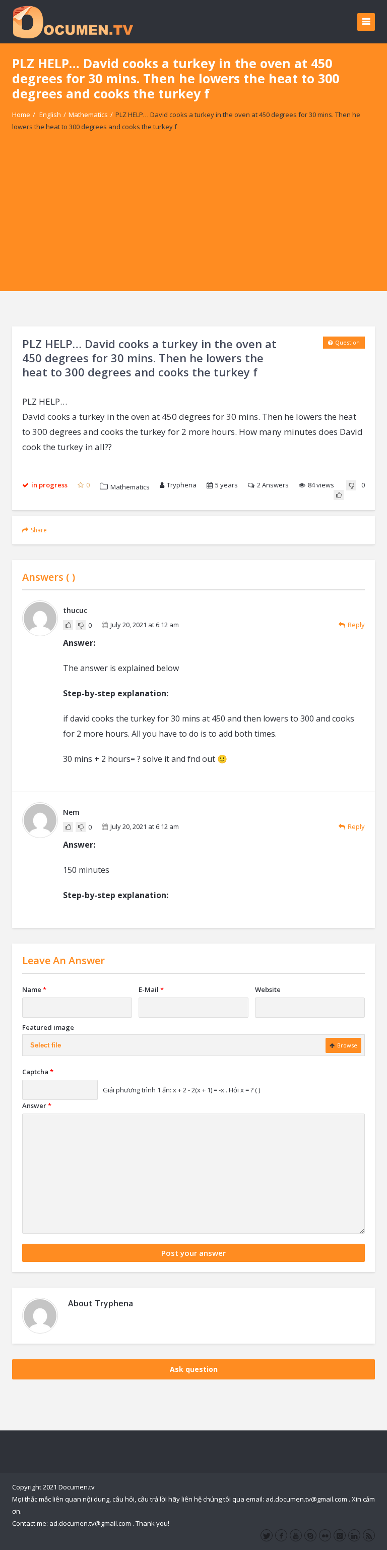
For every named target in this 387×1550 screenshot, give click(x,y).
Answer (36, 1105)
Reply (356, 624)
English (50, 114)
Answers (273, 484)
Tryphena (182, 484)
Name (34, 989)
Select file (45, 1045)
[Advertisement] (193, 220)
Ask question (194, 1369)
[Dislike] (351, 485)
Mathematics (88, 114)
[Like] (339, 495)
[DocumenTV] (72, 21)
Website (268, 989)
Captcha (37, 1071)
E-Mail (151, 989)
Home (21, 114)
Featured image (48, 1027)
